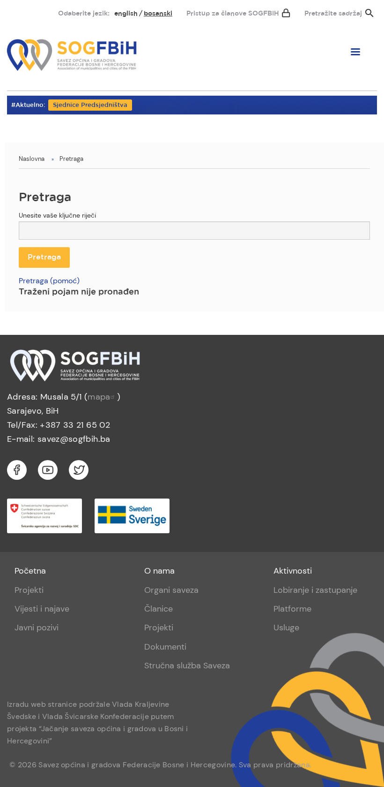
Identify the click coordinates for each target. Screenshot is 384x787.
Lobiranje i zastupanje (315, 590)
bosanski (158, 13)
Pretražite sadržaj (333, 13)
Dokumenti (165, 646)
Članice (158, 608)
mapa (99, 396)
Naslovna (31, 159)
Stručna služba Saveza (187, 665)
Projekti (29, 590)
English (126, 13)
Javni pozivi (37, 627)
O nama (159, 570)
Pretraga (71, 159)
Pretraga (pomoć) (49, 281)
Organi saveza (171, 590)
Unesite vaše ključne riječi (57, 215)
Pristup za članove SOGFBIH (232, 13)
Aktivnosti (292, 570)
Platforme (292, 608)
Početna (30, 570)
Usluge (286, 627)
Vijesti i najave (42, 608)
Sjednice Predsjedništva (90, 105)
